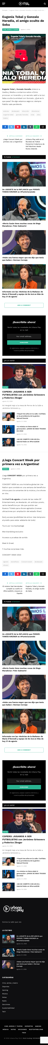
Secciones (6, 1004)
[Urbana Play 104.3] (24, 3)
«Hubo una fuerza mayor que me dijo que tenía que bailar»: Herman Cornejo (31, 964)
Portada (4, 10)
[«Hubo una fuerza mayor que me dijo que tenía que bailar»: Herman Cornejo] (24, 242)
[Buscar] (44, 3)
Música (5, 469)
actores (6, 111)
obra (38, 115)
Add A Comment (24, 305)
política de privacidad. (26, 350)
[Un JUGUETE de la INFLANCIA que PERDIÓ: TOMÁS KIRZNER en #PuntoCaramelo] (24, 174)
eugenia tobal (8, 115)
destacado (15, 111)
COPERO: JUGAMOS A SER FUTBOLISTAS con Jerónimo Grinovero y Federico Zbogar (23, 394)
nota (32, 115)
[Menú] (3, 3)
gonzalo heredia (22, 115)
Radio (4, 1001)
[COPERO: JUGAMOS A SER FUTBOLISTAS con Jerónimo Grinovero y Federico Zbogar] (24, 376)
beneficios (15, 562)
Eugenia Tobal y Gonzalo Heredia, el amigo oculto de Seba (35, 588)
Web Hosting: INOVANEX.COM (33, 1038)
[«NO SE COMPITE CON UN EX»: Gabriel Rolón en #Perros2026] (8, 442)
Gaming (5, 990)
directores (35, 111)
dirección (25, 111)
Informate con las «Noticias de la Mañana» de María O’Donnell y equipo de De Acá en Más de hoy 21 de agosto (22, 294)
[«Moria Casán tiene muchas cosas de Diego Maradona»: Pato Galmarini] (24, 208)
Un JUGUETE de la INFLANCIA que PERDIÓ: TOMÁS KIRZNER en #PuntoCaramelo (29, 938)
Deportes (5, 986)
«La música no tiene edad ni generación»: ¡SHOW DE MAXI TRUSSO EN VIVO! (31, 429)
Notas (5, 387)
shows (5, 565)
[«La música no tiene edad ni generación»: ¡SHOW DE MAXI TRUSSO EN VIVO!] (8, 429)
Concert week (27, 562)
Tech (4, 1011)
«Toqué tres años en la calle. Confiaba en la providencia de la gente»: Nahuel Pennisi (31, 416)
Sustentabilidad (8, 1008)
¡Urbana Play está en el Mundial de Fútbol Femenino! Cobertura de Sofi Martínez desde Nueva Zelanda (35, 144)
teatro (5, 118)
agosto (5, 562)
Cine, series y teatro (10, 29)
